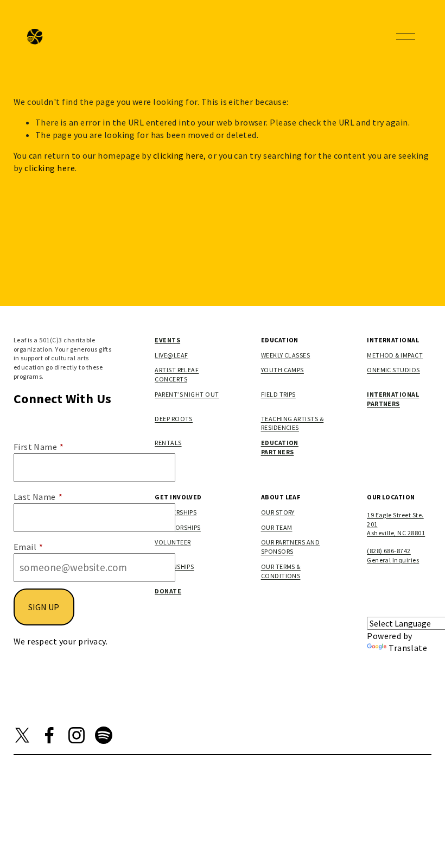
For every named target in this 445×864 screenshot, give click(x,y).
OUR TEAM (277, 527)
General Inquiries (393, 560)
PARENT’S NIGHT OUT (187, 394)
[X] (22, 735)
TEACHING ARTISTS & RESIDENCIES (292, 423)
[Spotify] (103, 735)
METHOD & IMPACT (395, 355)
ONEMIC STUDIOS (393, 370)
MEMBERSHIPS (175, 512)
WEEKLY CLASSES (285, 355)
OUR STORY (278, 512)
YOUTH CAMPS (282, 370)
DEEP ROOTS (174, 419)
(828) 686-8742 (389, 551)
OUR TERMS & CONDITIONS (281, 571)
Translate (408, 647)
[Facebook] (49, 735)
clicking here (178, 155)
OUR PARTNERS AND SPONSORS (290, 546)
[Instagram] (76, 735)
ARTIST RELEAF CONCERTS (177, 374)
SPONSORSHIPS (178, 527)
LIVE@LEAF (171, 355)
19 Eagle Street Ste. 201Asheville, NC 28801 (396, 524)
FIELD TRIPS (278, 394)
